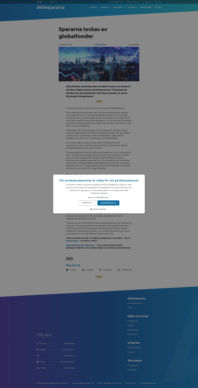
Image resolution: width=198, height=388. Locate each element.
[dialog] (99, 194)
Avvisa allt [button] (87, 203)
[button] (99, 197)
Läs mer (104, 193)
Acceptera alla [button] (108, 203)
